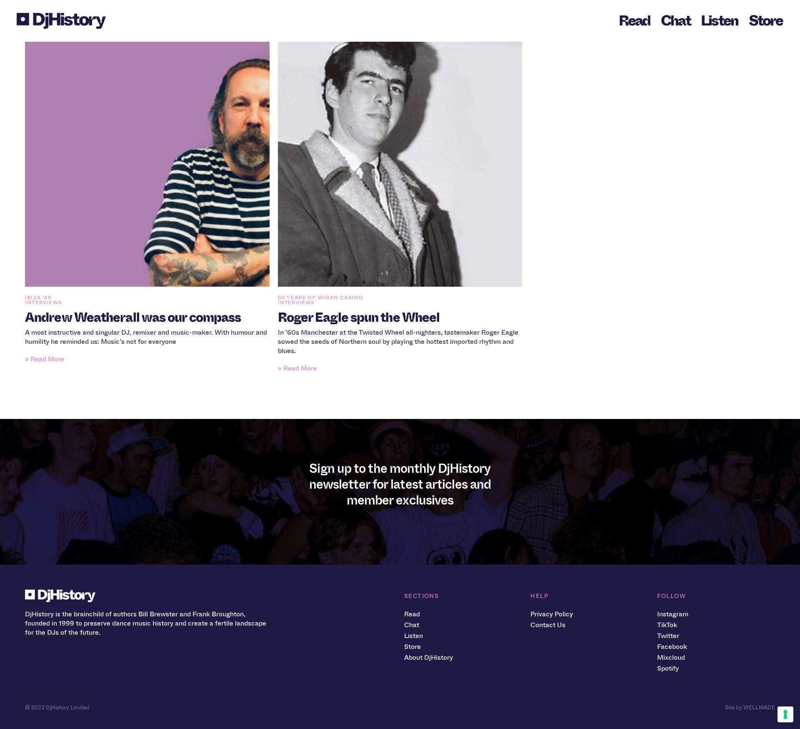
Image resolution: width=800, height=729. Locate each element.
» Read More (44, 359)
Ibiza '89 (38, 297)
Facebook (672, 646)
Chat (675, 20)
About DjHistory (428, 657)
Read (634, 20)
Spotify (668, 668)
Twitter (668, 636)
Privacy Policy (551, 614)
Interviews (43, 302)
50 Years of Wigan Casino (321, 297)
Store (765, 20)
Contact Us (547, 625)
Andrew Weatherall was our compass (133, 317)
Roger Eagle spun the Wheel (359, 317)
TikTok (667, 625)
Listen (719, 20)
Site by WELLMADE (750, 707)
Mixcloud (671, 657)
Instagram (672, 614)
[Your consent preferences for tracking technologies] (785, 714)
